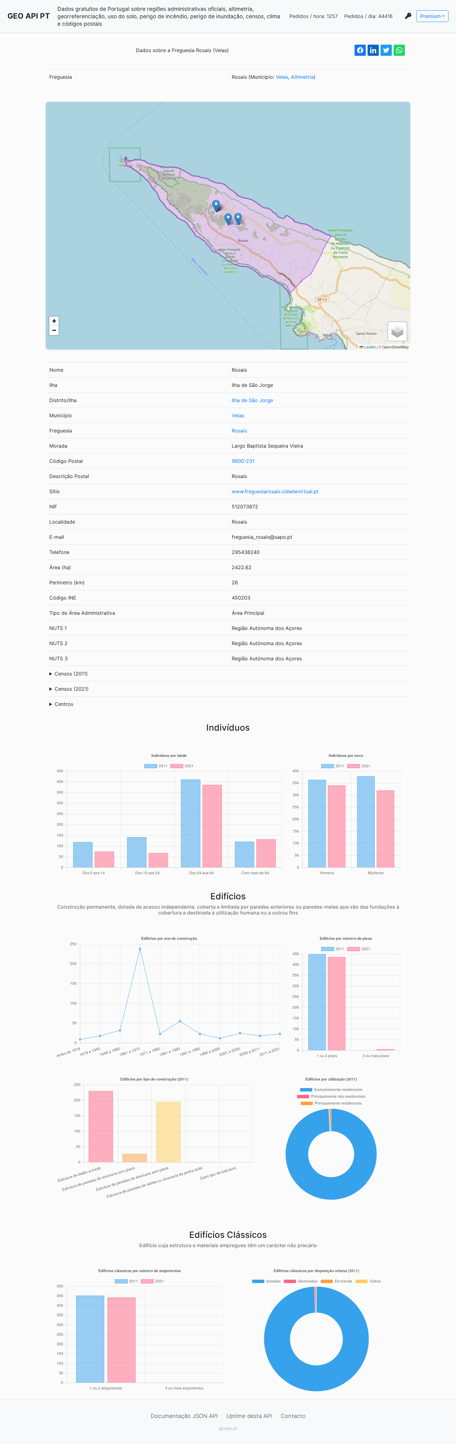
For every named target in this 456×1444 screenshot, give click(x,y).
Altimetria (302, 77)
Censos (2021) (72, 689)
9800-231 (243, 461)
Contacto (293, 1416)
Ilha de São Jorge (252, 400)
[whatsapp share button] (399, 50)
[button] (228, 219)
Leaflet (369, 346)
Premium (430, 16)
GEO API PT (28, 15)
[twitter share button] (386, 50)
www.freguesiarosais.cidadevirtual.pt (275, 491)
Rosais (239, 430)
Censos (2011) (71, 674)
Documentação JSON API (184, 1416)
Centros (64, 704)
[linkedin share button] (373, 50)
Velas (282, 77)
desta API (249, 1416)
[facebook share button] (360, 50)
